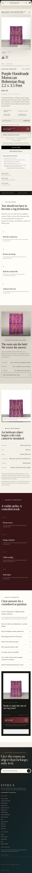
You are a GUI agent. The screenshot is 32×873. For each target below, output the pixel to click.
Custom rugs (9, 63)
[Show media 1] (3, 57)
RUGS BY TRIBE (4, 803)
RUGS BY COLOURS (5, 807)
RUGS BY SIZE (4, 810)
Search (2, 834)
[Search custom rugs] (26, 3)
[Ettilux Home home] (14, 3)
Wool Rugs (3, 826)
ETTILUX (8, 785)
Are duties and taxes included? (10, 652)
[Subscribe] (30, 855)
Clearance (3, 828)
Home (2, 63)
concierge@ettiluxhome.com (8, 792)
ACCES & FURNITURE (5, 814)
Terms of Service (4, 837)
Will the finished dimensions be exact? (12, 664)
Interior (9, 52)
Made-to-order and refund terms (19, 167)
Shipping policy (9, 167)
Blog (2, 819)
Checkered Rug (4, 821)
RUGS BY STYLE (4, 805)
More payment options (16, 151)
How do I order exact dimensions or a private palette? (14, 625)
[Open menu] (2, 3)
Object (4, 52)
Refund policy (4, 839)
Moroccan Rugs (4, 798)
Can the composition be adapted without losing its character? (12, 613)
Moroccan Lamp (4, 817)
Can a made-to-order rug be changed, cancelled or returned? (12, 658)
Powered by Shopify (5, 870)
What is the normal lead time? (10, 641)
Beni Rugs (3, 824)
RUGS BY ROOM (4, 812)
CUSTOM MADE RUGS (5, 801)
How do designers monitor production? (12, 631)
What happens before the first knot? (11, 636)
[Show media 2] (6, 57)
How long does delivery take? (9, 647)
